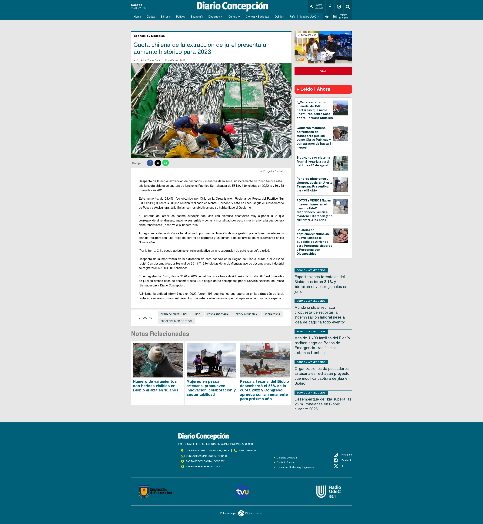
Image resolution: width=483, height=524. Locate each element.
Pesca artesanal (218, 314)
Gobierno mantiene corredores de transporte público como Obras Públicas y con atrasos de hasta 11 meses (315, 137)
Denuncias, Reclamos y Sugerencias (296, 467)
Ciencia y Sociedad (257, 16)
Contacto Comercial (287, 457)
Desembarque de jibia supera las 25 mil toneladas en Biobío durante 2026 (323, 404)
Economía (197, 16)
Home (137, 16)
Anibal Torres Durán (151, 60)
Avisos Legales (319, 6)
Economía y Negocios (311, 270)
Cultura (232, 16)
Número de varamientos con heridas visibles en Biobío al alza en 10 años (155, 385)
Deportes (214, 16)
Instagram (346, 454)
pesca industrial (247, 314)
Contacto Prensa (285, 462)
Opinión (279, 16)
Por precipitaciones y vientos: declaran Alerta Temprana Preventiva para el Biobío (314, 184)
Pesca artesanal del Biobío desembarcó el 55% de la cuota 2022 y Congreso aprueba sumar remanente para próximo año (264, 390)
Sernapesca (272, 314)
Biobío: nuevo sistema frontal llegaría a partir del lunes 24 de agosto (314, 161)
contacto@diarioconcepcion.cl (207, 456)
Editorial (166, 16)
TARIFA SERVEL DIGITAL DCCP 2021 (206, 461)
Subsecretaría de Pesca (176, 321)
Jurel (197, 314)
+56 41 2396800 (247, 450)
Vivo (323, 71)
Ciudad (151, 16)
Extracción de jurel (174, 314)
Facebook (346, 460)
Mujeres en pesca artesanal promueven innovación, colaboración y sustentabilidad (211, 388)
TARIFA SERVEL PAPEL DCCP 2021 (205, 466)
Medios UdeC (308, 16)
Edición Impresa (343, 16)
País (292, 16)
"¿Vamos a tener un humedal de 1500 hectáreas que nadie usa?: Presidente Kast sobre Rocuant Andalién (315, 110)
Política (180, 16)
